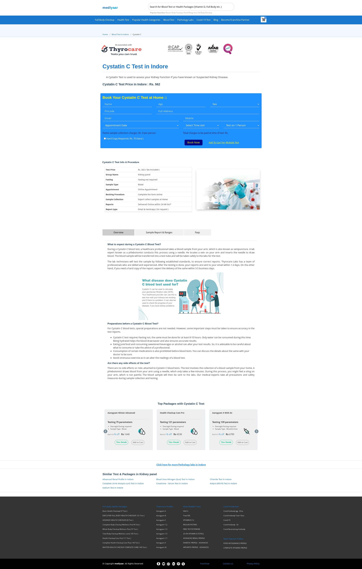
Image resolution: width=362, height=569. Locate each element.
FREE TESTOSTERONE (191, 529)
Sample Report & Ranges (159, 232)
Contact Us (228, 563)
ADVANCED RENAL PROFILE (194, 538)
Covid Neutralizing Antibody (234, 529)
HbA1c (185, 511)
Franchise (204, 563)
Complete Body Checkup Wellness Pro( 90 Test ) (121, 525)
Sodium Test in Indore (113, 487)
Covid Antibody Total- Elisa (233, 515)
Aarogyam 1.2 (161, 525)
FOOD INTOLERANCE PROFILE (235, 543)
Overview (118, 232)
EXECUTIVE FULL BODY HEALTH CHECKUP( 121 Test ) (124, 515)
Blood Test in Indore (120, 34)
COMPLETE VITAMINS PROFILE (235, 548)
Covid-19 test (204, 19)
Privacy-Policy (253, 563)
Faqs (197, 232)
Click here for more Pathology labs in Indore (181, 464)
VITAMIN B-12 (188, 520)
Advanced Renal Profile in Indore (118, 479)
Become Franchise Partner (235, 19)
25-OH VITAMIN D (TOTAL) (193, 534)
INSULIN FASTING (190, 525)
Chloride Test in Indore (220, 479)
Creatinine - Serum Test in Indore (172, 483)
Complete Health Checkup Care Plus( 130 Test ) (121, 543)
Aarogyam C (161, 520)
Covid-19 (226, 520)
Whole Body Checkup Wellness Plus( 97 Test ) (120, 529)
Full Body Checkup (104, 19)
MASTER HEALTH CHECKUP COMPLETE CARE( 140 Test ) (125, 547)
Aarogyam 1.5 (161, 534)
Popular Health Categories (146, 19)
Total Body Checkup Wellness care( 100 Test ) (120, 534)
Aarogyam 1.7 (161, 538)
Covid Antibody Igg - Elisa (233, 511)
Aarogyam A (161, 511)
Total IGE (186, 515)
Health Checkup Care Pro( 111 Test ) (117, 538)
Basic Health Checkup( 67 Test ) (115, 511)
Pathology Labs (185, 19)
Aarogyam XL (161, 547)
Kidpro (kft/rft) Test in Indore (223, 483)
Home (105, 34)
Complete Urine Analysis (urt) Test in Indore (123, 483)
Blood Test (168, 19)
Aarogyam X (161, 543)
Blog (216, 19)
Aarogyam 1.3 (161, 529)
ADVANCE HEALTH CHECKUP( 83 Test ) (118, 520)
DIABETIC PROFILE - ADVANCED (195, 543)
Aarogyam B (161, 515)
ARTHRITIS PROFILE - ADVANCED (196, 547)
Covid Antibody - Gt (230, 525)
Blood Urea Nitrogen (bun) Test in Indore (175, 479)
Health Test (123, 19)
